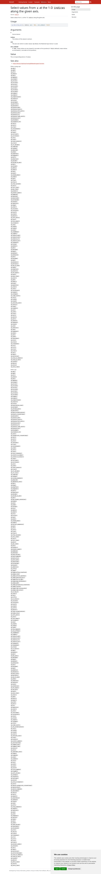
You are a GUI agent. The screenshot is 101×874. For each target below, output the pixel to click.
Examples (37, 2)
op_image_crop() (15, 574)
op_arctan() (14, 87)
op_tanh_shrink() (15, 824)
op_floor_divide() (16, 183)
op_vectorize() (15, 356)
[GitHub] (90, 2)
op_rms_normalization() (17, 726)
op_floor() (14, 182)
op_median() (14, 253)
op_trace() (14, 341)
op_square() (14, 320)
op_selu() (13, 749)
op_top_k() (14, 831)
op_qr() (13, 705)
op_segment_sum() (15, 746)
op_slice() (14, 767)
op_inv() (13, 595)
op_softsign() (15, 778)
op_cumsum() (14, 148)
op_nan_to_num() (15, 265)
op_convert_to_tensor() (17, 456)
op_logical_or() (15, 238)
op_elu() (13, 508)
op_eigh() (13, 504)
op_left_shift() (15, 217)
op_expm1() (14, 176)
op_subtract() (15, 327)
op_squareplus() (15, 797)
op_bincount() (15, 105)
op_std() (13, 325)
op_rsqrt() (14, 733)
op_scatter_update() (16, 741)
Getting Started (23, 2)
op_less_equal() (15, 221)
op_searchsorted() (16, 742)
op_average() (14, 102)
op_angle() (14, 73)
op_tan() (13, 334)
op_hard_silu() (15, 558)
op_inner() (14, 206)
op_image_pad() (15, 582)
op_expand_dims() (15, 174)
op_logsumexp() (15, 645)
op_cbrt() (13, 123)
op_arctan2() (14, 89)
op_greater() (14, 190)
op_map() (13, 650)
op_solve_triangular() (17, 781)
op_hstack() (14, 201)
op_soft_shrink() (15, 773)
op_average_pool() (16, 408)
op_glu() (13, 545)
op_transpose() (15, 343)
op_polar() (14, 698)
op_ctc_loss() (15, 472)
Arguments (75, 12)
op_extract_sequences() (17, 524)
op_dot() (13, 164)
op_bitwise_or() (15, 114)
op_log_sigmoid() (15, 629)
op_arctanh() (14, 91)
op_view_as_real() (16, 359)
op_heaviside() (15, 198)
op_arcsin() (14, 84)
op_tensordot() (15, 338)
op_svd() (13, 813)
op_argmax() (14, 93)
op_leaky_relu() (15, 613)
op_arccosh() (14, 82)
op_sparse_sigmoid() (16, 789)
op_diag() (13, 151)
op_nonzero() (14, 270)
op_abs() (13, 68)
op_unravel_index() (16, 844)
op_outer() (14, 278)
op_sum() (13, 329)
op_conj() (13, 130)
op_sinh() (13, 311)
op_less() (13, 219)
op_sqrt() (13, 318)
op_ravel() (14, 286)
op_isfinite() (15, 210)
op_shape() (14, 753)
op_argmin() (14, 95)
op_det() (13, 483)
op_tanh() (13, 336)
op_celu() (13, 440)
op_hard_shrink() (15, 554)
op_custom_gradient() (17, 478)
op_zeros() (14, 365)
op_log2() (13, 230)
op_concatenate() (15, 128)
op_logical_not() (15, 237)
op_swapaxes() (15, 331)
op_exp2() (13, 173)
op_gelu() (13, 542)
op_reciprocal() (15, 290)
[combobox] (82, 2)
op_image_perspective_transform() (20, 584)
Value (73, 14)
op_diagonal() (15, 155)
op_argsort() (14, 98)
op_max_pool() (15, 655)
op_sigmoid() (14, 755)
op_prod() (13, 283)
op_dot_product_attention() (18, 499)
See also (74, 17)
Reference (44, 2)
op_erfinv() (14, 515)
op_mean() (13, 251)
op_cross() (14, 143)
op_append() (14, 77)
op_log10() (14, 226)
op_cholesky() (15, 442)
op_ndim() (13, 267)
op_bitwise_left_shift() (17, 111)
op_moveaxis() (15, 262)
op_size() (13, 313)
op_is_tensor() (15, 598)
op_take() (13, 333)
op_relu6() (14, 717)
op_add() (13, 70)
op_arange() (14, 79)
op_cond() (13, 447)
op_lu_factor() (15, 648)
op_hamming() (14, 194)
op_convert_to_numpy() (17, 455)
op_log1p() (14, 228)
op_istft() (14, 607)
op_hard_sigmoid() (16, 556)
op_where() (14, 363)
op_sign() (13, 306)
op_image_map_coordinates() (18, 581)
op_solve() (14, 780)
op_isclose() (14, 208)
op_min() (13, 256)
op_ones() (13, 274)
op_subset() (14, 808)
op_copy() (13, 132)
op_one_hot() (14, 689)
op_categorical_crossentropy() (19, 435)
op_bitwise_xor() (15, 118)
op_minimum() (14, 258)
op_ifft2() (14, 568)
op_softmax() (14, 774)
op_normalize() (15, 686)
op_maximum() (14, 249)
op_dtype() (14, 501)
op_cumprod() (14, 146)
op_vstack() (14, 361)
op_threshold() (15, 828)
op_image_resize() (16, 586)
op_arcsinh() (14, 86)
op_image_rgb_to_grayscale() (19, 588)
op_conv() (13, 451)
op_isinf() (14, 212)
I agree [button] (57, 868)
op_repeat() (14, 292)
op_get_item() (15, 189)
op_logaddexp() (15, 231)
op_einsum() (14, 166)
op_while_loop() (15, 861)
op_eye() (13, 178)
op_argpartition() (16, 96)
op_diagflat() (15, 153)
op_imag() (13, 205)
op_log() (13, 224)
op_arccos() (14, 80)
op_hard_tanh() (15, 559)
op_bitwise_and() (15, 107)
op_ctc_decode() (15, 144)
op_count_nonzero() (16, 141)
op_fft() (13, 527)
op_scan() (13, 737)
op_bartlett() (15, 103)
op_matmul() (14, 246)
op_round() (14, 301)
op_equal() (14, 169)
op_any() (13, 75)
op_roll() (13, 297)
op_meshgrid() (15, 254)
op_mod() (13, 260)
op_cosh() (13, 139)
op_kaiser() (14, 215)
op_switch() (14, 817)
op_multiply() (15, 263)
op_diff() (13, 157)
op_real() (13, 288)
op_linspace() (15, 222)
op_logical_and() (15, 235)
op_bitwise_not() (15, 112)
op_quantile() (15, 285)
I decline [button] (63, 868)
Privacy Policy (71, 865)
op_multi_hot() (15, 673)
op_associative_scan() (17, 405)
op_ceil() (13, 125)
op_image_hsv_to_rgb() (17, 579)
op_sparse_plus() (15, 787)
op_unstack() (14, 845)
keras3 (11, 2)
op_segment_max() (15, 744)
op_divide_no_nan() (16, 162)
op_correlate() (15, 135)
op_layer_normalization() (18, 611)
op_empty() (14, 167)
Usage (73, 9)
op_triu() (13, 349)
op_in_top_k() (15, 591)
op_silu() (13, 760)
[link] (71, 865)
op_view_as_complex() (17, 357)
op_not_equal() (15, 272)
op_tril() (13, 347)
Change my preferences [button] (74, 868)
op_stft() (13, 805)
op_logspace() (15, 242)
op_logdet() (14, 233)
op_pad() (13, 279)
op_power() (14, 281)
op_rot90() (14, 299)
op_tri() (13, 345)
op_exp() (13, 171)
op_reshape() (14, 294)
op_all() (13, 71)
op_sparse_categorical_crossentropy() (21, 785)
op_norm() (13, 684)
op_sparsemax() (15, 790)
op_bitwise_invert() (16, 109)
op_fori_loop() (15, 536)
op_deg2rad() (14, 150)
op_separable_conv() (16, 751)
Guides (30, 2)
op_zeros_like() (15, 366)
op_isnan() (14, 214)
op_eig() (13, 503)
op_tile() (13, 340)
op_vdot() (13, 354)
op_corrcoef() (15, 134)
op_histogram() (15, 199)
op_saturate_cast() (16, 302)
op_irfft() (14, 597)
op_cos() (13, 137)
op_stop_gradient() (16, 806)
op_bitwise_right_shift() (18, 116)
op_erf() (13, 513)
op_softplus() (15, 776)
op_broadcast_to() (16, 121)
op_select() (14, 304)
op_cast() (13, 433)
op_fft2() (13, 529)
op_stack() (14, 324)
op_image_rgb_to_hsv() (17, 590)
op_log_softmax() (15, 630)
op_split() (14, 317)
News (49, 2)
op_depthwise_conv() (16, 481)
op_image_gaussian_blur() (18, 577)
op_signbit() (14, 308)
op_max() (13, 247)
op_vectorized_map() (16, 852)
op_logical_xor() (15, 240)
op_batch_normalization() (18, 412)
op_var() (13, 352)
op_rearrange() (15, 712)
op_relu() (13, 716)
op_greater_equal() (16, 192)
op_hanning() (14, 196)
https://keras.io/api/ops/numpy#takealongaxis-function (28, 63)
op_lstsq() (14, 244)
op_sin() (13, 310)
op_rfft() (13, 723)
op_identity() (15, 203)
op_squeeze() (14, 322)
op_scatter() (14, 739)
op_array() (14, 100)
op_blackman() (15, 119)
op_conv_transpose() (16, 453)
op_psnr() (13, 703)
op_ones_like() (15, 276)
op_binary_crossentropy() (18, 414)
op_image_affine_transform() (19, 572)
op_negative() (15, 269)
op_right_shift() (15, 295)
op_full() (13, 185)
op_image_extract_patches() (18, 575)
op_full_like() (15, 187)
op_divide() (14, 160)
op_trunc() (14, 350)
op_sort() (13, 315)
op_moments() (14, 670)
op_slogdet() (14, 771)
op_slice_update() (16, 769)
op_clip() (13, 127)
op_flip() (13, 180)
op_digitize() (15, 159)
